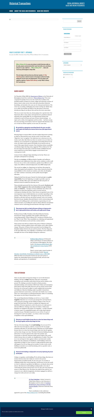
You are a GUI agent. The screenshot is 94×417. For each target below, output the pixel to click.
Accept (84, 412)
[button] (91, 409)
